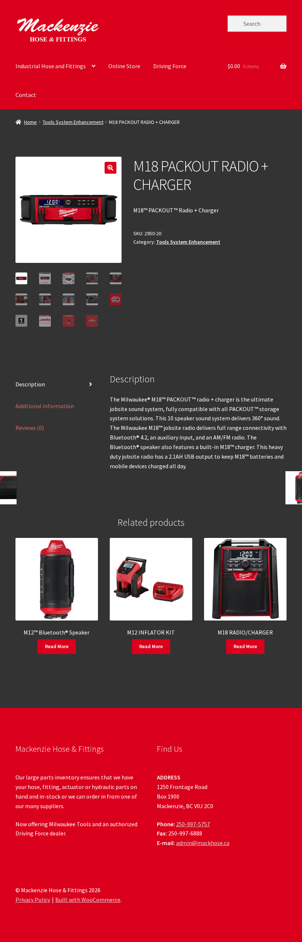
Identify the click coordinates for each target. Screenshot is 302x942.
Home (30, 122)
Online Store (124, 66)
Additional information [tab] (44, 406)
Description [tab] (30, 384)
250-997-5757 (193, 824)
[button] (110, 168)
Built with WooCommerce (87, 899)
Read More (57, 646)
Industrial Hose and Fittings (50, 66)
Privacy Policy (32, 899)
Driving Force (169, 66)
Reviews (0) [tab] (29, 427)
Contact (25, 94)
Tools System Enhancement (73, 122)
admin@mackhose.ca (202, 843)
